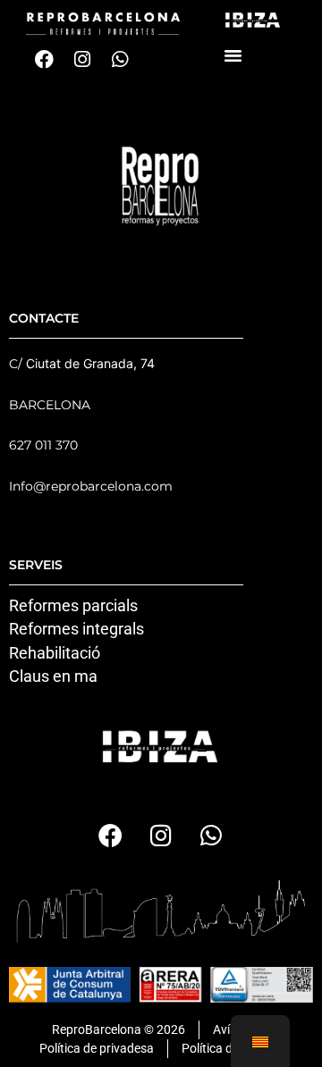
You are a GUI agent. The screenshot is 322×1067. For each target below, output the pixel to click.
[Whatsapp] (120, 59)
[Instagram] (82, 59)
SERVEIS (36, 565)
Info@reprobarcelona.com (91, 486)
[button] (233, 54)
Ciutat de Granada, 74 (90, 363)
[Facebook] (45, 59)
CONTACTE (44, 318)
